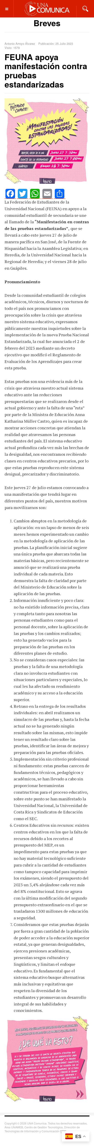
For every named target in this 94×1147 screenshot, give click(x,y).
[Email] (47, 194)
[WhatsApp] (35, 194)
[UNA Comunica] (47, 8)
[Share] (59, 194)
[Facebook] (10, 194)
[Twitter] (22, 194)
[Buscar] (85, 8)
